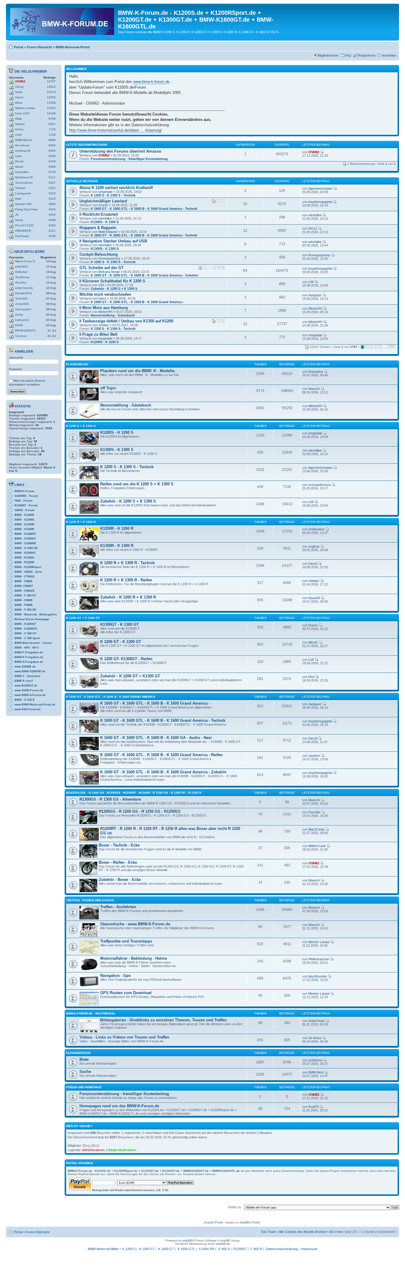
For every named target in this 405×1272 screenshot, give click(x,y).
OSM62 (20, 81)
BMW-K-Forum (24, 491)
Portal (18, 47)
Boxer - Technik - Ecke (119, 845)
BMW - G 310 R (25, 699)
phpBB (187, 1240)
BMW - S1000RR (25, 543)
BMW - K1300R (24, 529)
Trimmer (20, 188)
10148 (51, 113)
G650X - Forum (24, 510)
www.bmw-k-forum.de (151, 81)
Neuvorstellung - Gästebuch (113, 315)
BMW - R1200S (24, 557)
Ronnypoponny (109, 258)
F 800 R (256, 1249)
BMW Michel (23, 140)
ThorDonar (22, 277)
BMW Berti (315, 1072)
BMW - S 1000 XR (26, 548)
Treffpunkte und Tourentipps (126, 941)
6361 (52, 150)
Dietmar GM (23, 204)
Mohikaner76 (24, 177)
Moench (314, 389)
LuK (311, 659)
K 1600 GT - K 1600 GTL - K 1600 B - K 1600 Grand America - (137, 302)
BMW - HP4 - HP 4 (27, 647)
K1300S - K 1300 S (105, 222)
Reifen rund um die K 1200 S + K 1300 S (136, 484)
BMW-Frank (317, 846)
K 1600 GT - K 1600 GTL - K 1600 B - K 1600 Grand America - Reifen (161, 755)
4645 (52, 209)
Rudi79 (313, 1106)
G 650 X (224, 1249)
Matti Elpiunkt (107, 231)
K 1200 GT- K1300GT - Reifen (126, 659)
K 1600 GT (166, 1249)
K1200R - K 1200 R (116, 528)
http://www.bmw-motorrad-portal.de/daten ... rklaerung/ (115, 130)
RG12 (312, 228)
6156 (52, 161)
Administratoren (93, 1150)
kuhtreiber (22, 172)
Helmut (20, 124)
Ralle (18, 118)
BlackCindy (316, 829)
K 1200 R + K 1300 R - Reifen (126, 580)
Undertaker (316, 529)
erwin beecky (24, 287)
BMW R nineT (24, 680)
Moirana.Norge (109, 271)
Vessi (18, 92)
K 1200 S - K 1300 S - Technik (113, 195)
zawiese (314, 755)
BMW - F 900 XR (25, 609)
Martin (19, 166)
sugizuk (314, 546)
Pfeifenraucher (318, 959)
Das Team (268, 1231)
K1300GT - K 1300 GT (119, 624)
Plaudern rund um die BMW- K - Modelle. (138, 371)
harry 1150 (22, 113)
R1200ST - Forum (26, 505)
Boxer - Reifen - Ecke (118, 862)
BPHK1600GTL (25, 330)
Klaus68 (314, 598)
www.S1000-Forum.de (29, 690)
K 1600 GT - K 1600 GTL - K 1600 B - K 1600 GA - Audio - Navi (156, 737)
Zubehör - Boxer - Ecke (120, 879)
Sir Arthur (315, 1038)
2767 (391, 346)
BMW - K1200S (24, 514)
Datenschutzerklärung (282, 1249)
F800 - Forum (23, 500)
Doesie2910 (23, 293)
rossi (18, 156)
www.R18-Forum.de (28, 709)
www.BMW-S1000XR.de (30, 671)
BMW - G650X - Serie (28, 571)
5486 (52, 166)
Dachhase (22, 236)
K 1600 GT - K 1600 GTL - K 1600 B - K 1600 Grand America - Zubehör (144, 275)
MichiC (313, 642)
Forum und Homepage (84, 1087)
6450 (52, 145)
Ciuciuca (21, 335)
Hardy (19, 220)
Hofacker (21, 271)
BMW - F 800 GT (25, 595)
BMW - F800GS (24, 590)
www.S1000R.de (25, 666)
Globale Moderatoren (121, 1150)
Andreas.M (22, 150)
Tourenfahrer (24, 182)
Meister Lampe (25, 108)
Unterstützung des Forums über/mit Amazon (120, 151)
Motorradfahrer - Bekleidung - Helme (133, 958)
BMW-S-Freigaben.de (29, 661)
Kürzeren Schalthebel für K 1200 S (113, 281)
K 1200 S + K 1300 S (81, 426)
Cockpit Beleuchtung (98, 254)
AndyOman (316, 1021)
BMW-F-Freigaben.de (29, 652)
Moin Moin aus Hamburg (105, 307)
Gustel (103, 205)
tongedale (105, 191)
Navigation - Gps (115, 975)
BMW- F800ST (24, 586)
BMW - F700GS (24, 576)
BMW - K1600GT (25, 624)
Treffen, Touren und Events (90, 900)
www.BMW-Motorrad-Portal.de (35, 704)
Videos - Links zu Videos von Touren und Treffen (124, 1037)
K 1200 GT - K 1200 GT (120, 641)
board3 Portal (213, 1222)
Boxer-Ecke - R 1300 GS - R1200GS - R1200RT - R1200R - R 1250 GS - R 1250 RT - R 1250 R (133, 792)
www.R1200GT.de (26, 685)
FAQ (348, 55)
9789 (52, 118)
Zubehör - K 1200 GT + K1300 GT (130, 676)
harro (102, 298)
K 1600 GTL (186, 1249)
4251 (52, 230)
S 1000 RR (206, 1249)
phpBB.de (223, 1243)
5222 (52, 198)
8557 (52, 124)
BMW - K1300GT (25, 538)
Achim (19, 129)
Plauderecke (77, 364)
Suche (85, 1071)
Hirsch (19, 97)
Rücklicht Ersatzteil (100, 214)
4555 (52, 214)
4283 (52, 225)
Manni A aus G (25, 261)
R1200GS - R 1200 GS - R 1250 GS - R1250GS (140, 811)
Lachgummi (23, 193)
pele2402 (21, 266)
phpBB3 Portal (250, 1222)
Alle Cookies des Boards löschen (302, 1231)
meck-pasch (23, 309)
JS (17, 214)
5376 (52, 172)
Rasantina (315, 371)
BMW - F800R (24, 600)
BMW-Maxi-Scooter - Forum (33, 642)
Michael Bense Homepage (32, 619)
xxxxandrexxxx (319, 485)
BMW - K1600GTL (26, 628)
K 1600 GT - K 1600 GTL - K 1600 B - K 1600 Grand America (110, 696)
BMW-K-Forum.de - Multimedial (90, 1013)
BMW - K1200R (24, 524)
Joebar (103, 325)
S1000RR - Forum (26, 496)
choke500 (22, 303)
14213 (51, 92)
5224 (52, 193)
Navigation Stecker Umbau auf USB (114, 241)
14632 (51, 86)
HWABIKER (23, 230)
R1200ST (240, 1249)
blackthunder (317, 976)
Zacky (19, 314)
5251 (52, 188)
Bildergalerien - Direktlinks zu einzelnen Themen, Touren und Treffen (163, 1020)
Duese (313, 625)
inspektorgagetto (320, 202)
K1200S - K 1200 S (105, 342)
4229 (52, 236)
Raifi (18, 198)
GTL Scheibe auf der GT (101, 267)
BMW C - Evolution (27, 676)
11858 (51, 102)
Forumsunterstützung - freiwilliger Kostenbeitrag (129, 159)
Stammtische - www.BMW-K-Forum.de (135, 924)
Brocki (19, 161)
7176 (52, 129)
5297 (52, 182)
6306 (52, 156)
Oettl (18, 134)
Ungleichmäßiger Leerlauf (103, 201)
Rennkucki (22, 145)
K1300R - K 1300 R (116, 545)
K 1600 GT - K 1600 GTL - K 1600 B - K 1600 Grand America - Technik (144, 208)
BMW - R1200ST (25, 552)
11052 (51, 108)
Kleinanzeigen (78, 1053)
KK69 (19, 325)
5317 (52, 177)
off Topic (108, 388)
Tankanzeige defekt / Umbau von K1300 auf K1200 (127, 321)
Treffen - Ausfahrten (118, 907)
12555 (51, 97)
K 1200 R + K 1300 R (81, 522)
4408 (52, 220)
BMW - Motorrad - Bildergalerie (36, 614)
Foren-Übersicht (39, 47)
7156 (52, 134)
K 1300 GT (147, 1249)
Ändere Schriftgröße (392, 46)
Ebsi (311, 677)
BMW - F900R (24, 605)
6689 (52, 140)
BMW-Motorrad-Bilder (103, 1249)
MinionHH (105, 311)
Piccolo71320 (24, 225)
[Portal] (62, 20)
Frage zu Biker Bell (99, 334)
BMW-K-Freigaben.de (29, 657)
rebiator (313, 581)
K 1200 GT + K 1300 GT (83, 618)
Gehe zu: (235, 1207)
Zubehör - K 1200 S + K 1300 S (114, 288)
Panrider (314, 812)
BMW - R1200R (24, 562)
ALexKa (20, 282)
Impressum (309, 1249)
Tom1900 (21, 298)
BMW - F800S (23, 581)
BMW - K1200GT (25, 533)
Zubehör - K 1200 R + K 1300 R (128, 597)
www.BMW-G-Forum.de (30, 695)
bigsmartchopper (320, 188)
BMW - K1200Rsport (28, 567)
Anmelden (389, 55)
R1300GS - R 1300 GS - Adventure (110, 799)
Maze (19, 102)
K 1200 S (128, 1249)
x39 (101, 285)
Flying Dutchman (26, 209)
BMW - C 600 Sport (27, 638)
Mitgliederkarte (327, 55)
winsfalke (105, 218)
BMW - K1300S (24, 519)
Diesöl (312, 563)
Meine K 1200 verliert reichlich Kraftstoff (116, 187)
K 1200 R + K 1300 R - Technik (127, 563)
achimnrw (315, 1060)
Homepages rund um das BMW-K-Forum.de (119, 1106)
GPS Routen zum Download (126, 993)
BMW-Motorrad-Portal (73, 47)
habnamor (22, 319)
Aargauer (315, 295)
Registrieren (366, 55)
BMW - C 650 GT (25, 633)
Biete (84, 1059)
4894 (52, 204)
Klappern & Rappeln (97, 227)
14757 (51, 81)
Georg (19, 86)
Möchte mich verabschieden (105, 294)
